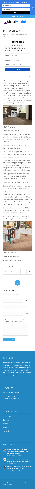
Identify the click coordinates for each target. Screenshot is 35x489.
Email (26, 307)
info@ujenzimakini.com (11, 399)
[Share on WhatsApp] (17, 271)
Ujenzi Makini (13, 37)
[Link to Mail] (31, 486)
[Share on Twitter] (11, 271)
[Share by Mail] (29, 271)
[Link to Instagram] (28, 486)
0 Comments (14, 34)
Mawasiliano (7, 431)
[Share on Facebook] (6, 271)
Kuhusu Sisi (7, 416)
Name (27, 301)
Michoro (5, 424)
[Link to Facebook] (25, 486)
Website (27, 313)
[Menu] (31, 21)
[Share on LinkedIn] (23, 271)
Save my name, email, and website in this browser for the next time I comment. (16, 320)
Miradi (5, 427)
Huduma (6, 420)
